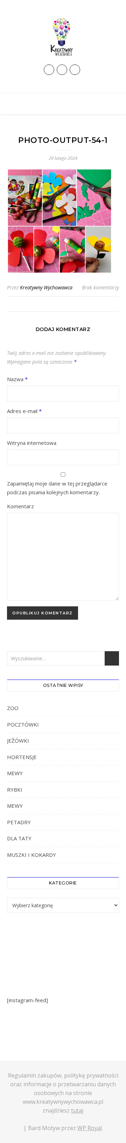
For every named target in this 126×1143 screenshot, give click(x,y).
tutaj (77, 1110)
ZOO (13, 707)
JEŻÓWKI (18, 740)
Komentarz (20, 506)
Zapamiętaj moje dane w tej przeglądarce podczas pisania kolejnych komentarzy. (57, 488)
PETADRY (19, 822)
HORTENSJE (22, 756)
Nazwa (17, 379)
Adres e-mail (24, 410)
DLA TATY (19, 838)
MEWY (15, 773)
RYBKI (14, 789)
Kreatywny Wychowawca (46, 287)
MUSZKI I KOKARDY (31, 854)
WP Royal (89, 1128)
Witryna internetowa (31, 442)
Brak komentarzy (100, 287)
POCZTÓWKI (23, 724)
